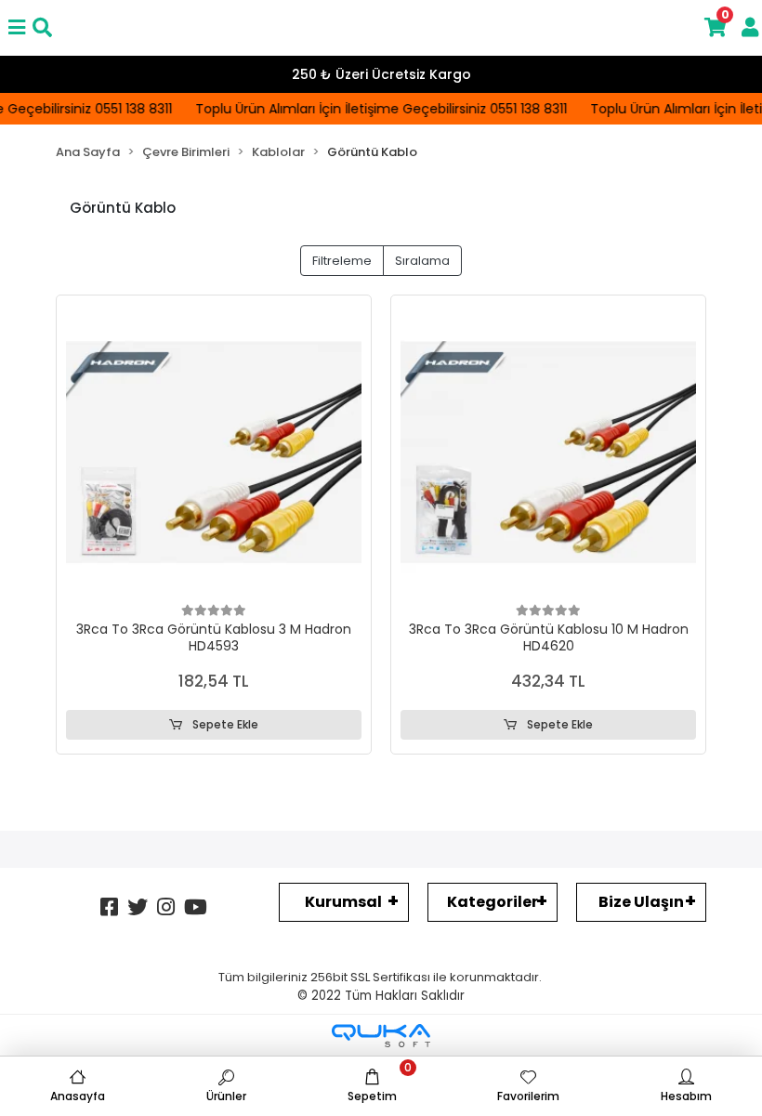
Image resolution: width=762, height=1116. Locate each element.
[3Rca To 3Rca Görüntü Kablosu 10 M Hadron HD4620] (548, 452)
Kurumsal (343, 901)
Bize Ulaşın (641, 901)
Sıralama (422, 260)
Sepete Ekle (224, 724)
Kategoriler (492, 901)
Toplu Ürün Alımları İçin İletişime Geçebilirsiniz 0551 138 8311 (376, 108)
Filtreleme (342, 260)
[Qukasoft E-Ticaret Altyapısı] (381, 1035)
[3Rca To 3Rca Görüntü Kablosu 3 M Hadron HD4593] (213, 452)
